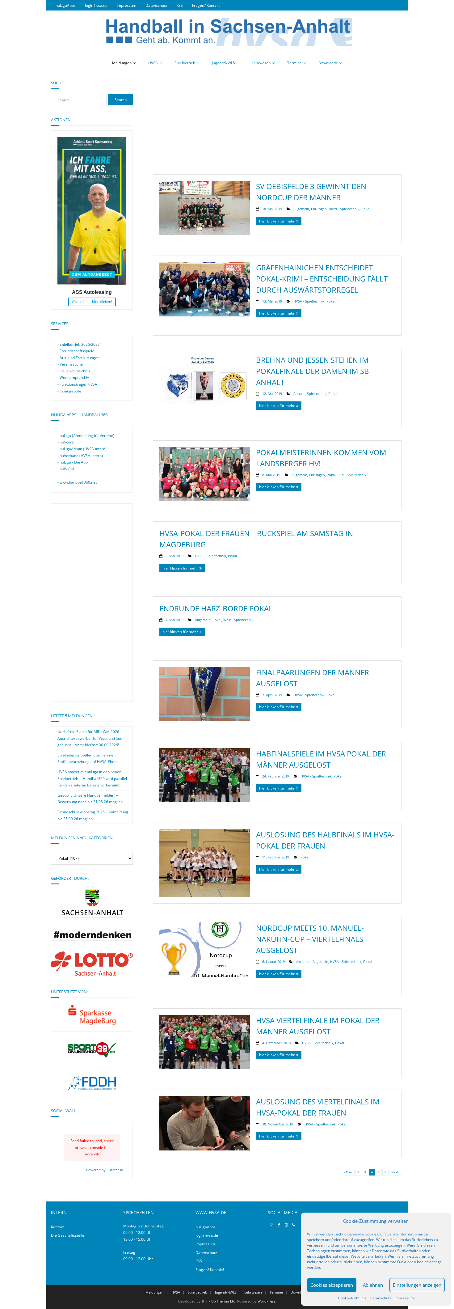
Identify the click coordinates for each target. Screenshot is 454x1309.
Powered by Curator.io (104, 1169)
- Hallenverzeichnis (73, 371)
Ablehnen (373, 1285)
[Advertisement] (277, 123)
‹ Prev (348, 1172)
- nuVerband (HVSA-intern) (80, 455)
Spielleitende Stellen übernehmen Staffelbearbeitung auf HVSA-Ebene (88, 758)
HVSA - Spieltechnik (309, 301)
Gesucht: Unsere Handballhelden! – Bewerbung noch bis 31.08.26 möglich (90, 799)
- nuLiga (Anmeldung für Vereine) (85, 435)
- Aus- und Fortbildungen (78, 357)
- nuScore (65, 442)
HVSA (153, 63)
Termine (294, 63)
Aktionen (303, 961)
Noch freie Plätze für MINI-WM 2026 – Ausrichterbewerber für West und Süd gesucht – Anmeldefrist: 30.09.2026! (89, 738)
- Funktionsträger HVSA (77, 384)
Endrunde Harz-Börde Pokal (216, 608)
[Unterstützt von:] (92, 1014)
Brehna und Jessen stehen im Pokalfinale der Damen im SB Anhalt (312, 371)
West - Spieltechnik (238, 619)
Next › (395, 1172)
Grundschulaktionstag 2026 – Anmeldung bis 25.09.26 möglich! (92, 815)
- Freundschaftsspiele (75, 351)
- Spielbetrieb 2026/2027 (78, 344)
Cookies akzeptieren (331, 1285)
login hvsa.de (96, 5)
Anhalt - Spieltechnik (309, 393)
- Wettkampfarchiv (73, 377)
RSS (179, 5)
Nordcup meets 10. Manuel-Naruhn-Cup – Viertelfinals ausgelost (310, 939)
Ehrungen (319, 208)
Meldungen (122, 63)
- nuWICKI (65, 469)
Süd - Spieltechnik (352, 474)
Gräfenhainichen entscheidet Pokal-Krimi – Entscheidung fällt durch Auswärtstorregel (322, 278)
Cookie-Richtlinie (352, 1298)
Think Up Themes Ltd (218, 1301)
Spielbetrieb (184, 63)
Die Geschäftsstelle (67, 1235)
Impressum (404, 1298)
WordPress (266, 1301)
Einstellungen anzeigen (417, 1285)
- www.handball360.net (77, 482)
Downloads (328, 63)
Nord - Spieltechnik (344, 208)
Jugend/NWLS (223, 63)
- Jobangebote (69, 391)
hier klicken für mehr (277, 221)
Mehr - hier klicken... (92, 302)
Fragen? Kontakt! (206, 5)
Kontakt (57, 1227)
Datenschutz (380, 1298)
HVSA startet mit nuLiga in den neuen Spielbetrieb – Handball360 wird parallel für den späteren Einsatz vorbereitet (92, 778)
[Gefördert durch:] (92, 936)
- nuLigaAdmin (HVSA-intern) (82, 448)
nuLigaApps (66, 5)
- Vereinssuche (70, 364)
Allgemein (301, 208)
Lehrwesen (261, 63)
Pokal (365, 208)
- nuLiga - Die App (72, 462)
